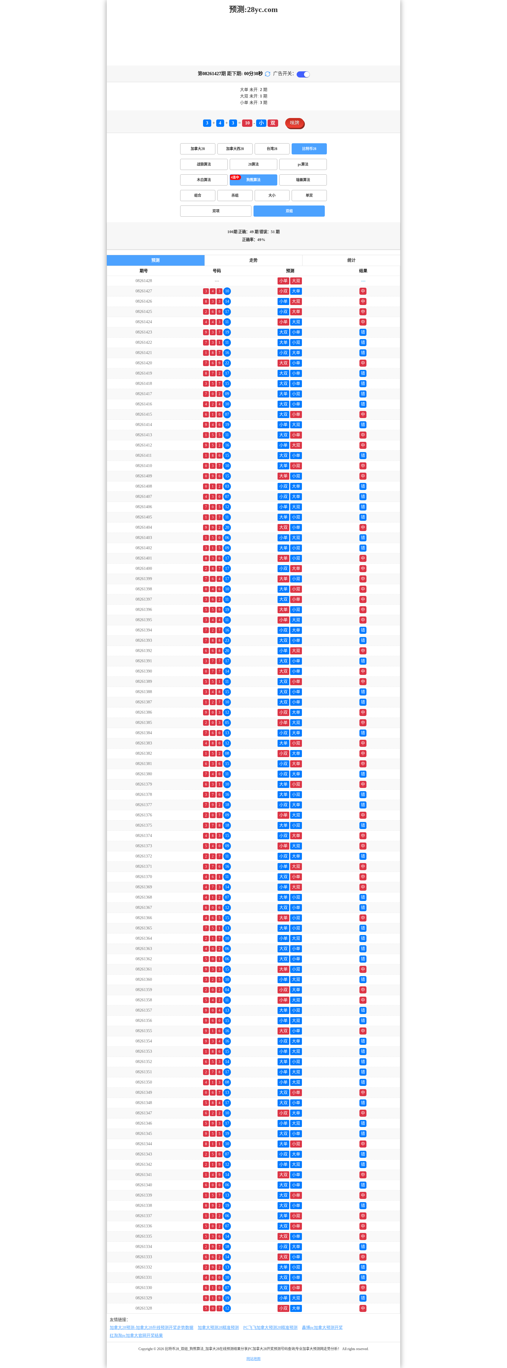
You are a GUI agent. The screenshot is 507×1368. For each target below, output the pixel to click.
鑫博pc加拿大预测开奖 (322, 1327)
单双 (309, 195)
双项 (215, 211)
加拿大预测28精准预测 (218, 1327)
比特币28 (309, 149)
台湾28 (272, 149)
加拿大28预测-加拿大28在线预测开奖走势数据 (151, 1327)
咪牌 (294, 122)
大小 (272, 195)
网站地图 (253, 1359)
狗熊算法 (253, 180)
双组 (289, 211)
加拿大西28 (235, 149)
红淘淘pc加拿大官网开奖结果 (136, 1335)
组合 (197, 195)
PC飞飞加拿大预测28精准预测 (270, 1327)
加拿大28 (198, 149)
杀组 (235, 195)
